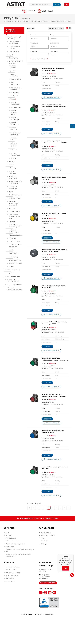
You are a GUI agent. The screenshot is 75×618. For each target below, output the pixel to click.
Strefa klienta (10, 546)
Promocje (44, 544)
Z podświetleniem (54, 43)
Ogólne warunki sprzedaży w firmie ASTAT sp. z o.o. (20, 550)
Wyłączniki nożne (16, 150)
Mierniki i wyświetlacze (15, 195)
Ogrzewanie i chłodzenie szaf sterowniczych (13, 203)
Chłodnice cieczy (14, 51)
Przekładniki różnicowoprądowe (14, 231)
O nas (7, 532)
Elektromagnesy (13, 58)
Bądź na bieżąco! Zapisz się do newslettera (37, 518)
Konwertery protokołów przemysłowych (15, 182)
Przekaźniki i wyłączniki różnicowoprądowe (15, 226)
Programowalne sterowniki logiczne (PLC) (14, 216)
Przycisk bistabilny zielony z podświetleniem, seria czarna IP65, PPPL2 (55, 359)
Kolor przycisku (34, 43)
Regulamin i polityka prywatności (15, 544)
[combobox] (39, 38)
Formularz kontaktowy (12, 567)
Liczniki (11, 191)
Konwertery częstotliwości (13, 177)
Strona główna (8, 21)
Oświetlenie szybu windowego (16, 88)
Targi (42, 538)
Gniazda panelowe (13, 66)
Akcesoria (13, 158)
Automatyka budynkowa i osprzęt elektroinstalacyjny (14, 288)
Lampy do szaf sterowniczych (13, 187)
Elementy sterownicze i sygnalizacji (61, 21)
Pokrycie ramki (53, 51)
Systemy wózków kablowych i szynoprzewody (13, 255)
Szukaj (57, 4)
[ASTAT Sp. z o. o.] (15, 4)
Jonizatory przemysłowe (12, 172)
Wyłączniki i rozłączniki (15, 263)
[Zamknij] (73, 554)
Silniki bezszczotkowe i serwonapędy (15, 245)
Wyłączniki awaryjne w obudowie (14, 145)
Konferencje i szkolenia (48, 535)
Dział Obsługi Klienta (12, 570)
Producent (32, 34)
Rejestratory (12, 238)
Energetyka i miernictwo (13, 276)
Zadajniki (11, 266)
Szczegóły (47, 93)
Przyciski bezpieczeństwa (15, 103)
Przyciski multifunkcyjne (15, 118)
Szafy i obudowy (11, 273)
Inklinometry (12, 168)
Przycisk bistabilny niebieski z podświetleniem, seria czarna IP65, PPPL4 (55, 142)
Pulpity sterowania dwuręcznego (16, 134)
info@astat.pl (46, 565)
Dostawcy (9, 535)
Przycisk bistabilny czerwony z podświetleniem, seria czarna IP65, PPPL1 (55, 395)
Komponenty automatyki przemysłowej (35, 21)
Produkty (18, 21)
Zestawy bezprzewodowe (16, 154)
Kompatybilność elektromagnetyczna (13, 280)
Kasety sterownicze (14, 75)
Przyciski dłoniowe (16, 107)
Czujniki (11, 55)
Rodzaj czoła (33, 51)
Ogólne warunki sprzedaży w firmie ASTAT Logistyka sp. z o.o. (18, 555)
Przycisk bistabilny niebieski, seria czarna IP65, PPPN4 (53, 431)
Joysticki (13, 71)
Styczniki (11, 250)
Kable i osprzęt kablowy (13, 270)
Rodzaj (52, 34)
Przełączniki (14, 96)
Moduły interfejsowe (15, 198)
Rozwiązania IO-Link (14, 241)
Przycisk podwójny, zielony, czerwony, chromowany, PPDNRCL (54, 323)
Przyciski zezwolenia (14, 128)
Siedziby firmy (10, 578)
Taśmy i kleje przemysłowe (14, 284)
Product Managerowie (12, 575)
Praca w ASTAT (10, 581)
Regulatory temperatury (15, 235)
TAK (65, 568)
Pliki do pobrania (11, 538)
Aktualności (44, 541)
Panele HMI (12, 208)
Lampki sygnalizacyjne (15, 83)
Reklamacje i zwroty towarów (14, 541)
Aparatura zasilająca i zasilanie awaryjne (15, 42)
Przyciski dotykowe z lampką (14, 112)
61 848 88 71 (45, 562)
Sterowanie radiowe (14, 139)
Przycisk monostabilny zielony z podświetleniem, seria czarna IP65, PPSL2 (55, 106)
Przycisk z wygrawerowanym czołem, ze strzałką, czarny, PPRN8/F (54, 250)
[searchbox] (39, 38)
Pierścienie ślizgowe (14, 211)
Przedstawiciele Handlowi (13, 573)
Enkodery (11, 161)
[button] (72, 575)
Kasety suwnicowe (16, 79)
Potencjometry (15, 92)
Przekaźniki (12, 222)
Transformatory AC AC (15, 260)
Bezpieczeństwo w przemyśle (14, 47)
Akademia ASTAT (46, 532)
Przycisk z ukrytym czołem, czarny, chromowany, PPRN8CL (53, 69)
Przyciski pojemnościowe (15, 123)
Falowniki (11, 165)
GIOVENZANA (52, 74)
